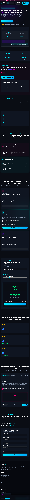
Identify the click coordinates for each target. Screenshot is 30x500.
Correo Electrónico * (5, 443)
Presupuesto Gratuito (4, 488)
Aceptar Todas (7, 498)
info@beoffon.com (11, 427)
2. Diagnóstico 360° (13, 377)
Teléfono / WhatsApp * (6, 439)
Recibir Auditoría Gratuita (7, 22)
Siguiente (24, 406)
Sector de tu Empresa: (6, 269)
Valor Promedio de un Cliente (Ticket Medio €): (9, 273)
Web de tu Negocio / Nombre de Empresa (8, 447)
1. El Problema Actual (5, 377)
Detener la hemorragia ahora (8, 79)
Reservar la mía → (25, 0)
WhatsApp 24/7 (18, 3)
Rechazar (3, 498)
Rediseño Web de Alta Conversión (5, 479)
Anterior (5, 406)
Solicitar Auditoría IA (24, 3)
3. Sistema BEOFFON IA (20, 377)
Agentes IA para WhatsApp (4, 478)
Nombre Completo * (5, 435)
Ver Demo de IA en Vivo (15, 250)
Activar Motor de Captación (15, 229)
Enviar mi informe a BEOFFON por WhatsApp (15, 305)
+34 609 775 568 (12, 425)
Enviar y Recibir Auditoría (15, 456)
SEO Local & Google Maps (4, 475)
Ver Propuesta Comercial (20, 22)
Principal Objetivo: (5, 451)
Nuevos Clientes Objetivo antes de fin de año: (9, 278)
